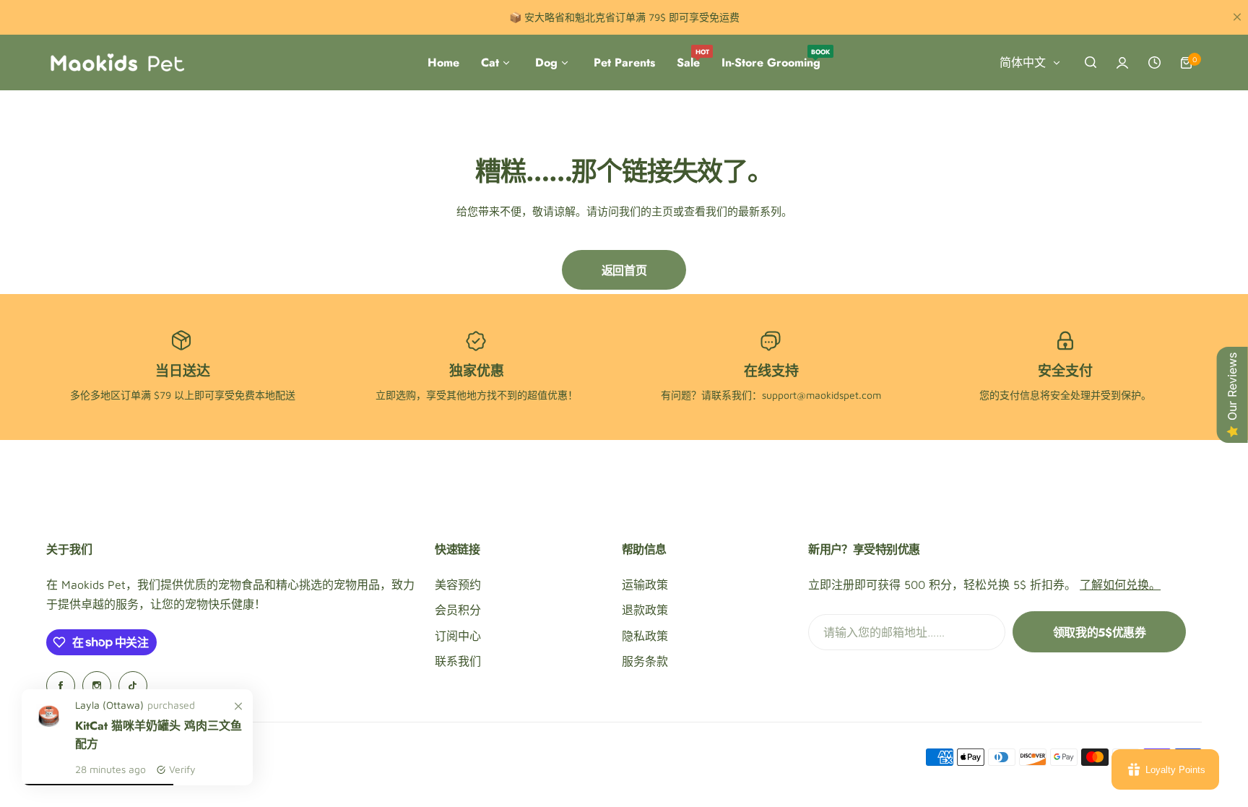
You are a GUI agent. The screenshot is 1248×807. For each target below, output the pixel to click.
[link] (238, 706)
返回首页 (624, 270)
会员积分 (458, 609)
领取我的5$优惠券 (1099, 632)
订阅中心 (458, 635)
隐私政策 (645, 635)
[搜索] (1090, 63)
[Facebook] (60, 685)
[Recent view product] (1154, 63)
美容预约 (458, 584)
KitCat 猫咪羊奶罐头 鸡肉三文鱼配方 (158, 734)
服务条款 (645, 661)
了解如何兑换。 (1120, 584)
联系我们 (458, 661)
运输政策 (645, 584)
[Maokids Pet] (117, 63)
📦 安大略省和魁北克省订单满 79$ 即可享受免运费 (624, 17)
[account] (1122, 63)
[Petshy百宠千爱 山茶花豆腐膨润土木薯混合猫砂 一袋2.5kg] (48, 731)
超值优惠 (547, 395)
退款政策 (645, 609)
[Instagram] (96, 685)
